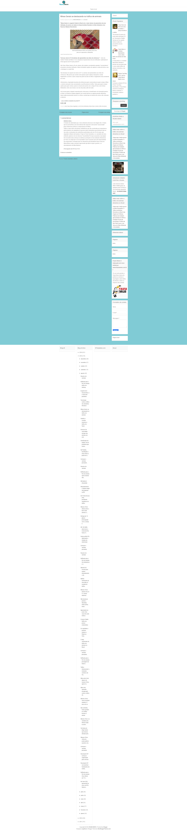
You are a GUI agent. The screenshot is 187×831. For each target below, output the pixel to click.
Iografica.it (84, 829)
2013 (80, 356)
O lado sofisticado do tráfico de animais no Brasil (85, 643)
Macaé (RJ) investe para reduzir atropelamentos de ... (85, 571)
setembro (83, 369)
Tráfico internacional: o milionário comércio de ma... (85, 671)
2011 (80, 821)
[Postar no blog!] (62, 103)
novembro (83, 362)
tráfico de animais (103, 106)
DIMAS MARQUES (76, 19)
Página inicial (93, 9)
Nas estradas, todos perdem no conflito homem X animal (85, 711)
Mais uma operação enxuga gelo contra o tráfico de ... (85, 691)
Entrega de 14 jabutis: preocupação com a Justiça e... (85, 519)
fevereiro (83, 810)
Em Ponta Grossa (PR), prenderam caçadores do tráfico (85, 499)
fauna (68, 106)
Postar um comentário (66, 152)
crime (66, 106)
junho (82, 795)
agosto (83, 373)
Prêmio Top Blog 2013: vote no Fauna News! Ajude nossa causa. (120, 77)
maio (82, 799)
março (82, 806)
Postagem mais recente (66, 112)
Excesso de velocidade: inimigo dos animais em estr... (84, 433)
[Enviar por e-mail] (61, 103)
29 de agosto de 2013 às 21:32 (72, 149)
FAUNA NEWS (92, 827)
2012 (80, 818)
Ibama (71, 106)
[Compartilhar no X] (64, 103)
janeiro (83, 813)
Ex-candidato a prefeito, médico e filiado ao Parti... (84, 632)
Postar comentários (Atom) (70, 159)
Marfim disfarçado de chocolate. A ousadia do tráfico (85, 582)
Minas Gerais (92, 106)
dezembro (83, 359)
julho (82, 792)
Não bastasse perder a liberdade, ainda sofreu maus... (84, 602)
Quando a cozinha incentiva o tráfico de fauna (84, 422)
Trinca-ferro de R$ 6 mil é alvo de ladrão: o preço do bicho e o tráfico (120, 28)
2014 (80, 352)
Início (114, 243)
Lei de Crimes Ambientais (83, 106)
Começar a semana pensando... (84, 461)
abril (82, 802)
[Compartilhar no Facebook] (65, 103)
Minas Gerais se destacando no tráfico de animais (80, 16)
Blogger (123, 111)
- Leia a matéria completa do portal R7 (70, 101)
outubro (83, 366)
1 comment (85, 19)
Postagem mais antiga (104, 112)
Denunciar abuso (118, 232)
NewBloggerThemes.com (104, 829)
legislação (75, 106)
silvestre (97, 106)
